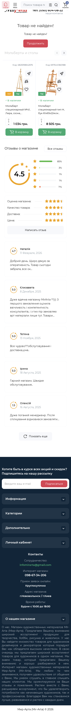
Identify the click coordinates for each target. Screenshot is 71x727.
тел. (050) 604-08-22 (48, 10)
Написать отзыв (35, 230)
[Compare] (26, 81)
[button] (57, 52)
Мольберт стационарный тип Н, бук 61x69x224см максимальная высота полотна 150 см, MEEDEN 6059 (52, 109)
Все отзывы (55, 148)
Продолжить (35, 43)
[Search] (56, 5)
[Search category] (50, 5)
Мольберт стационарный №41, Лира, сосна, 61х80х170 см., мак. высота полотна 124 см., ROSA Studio (17, 109)
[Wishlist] (26, 89)
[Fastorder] (29, 73)
